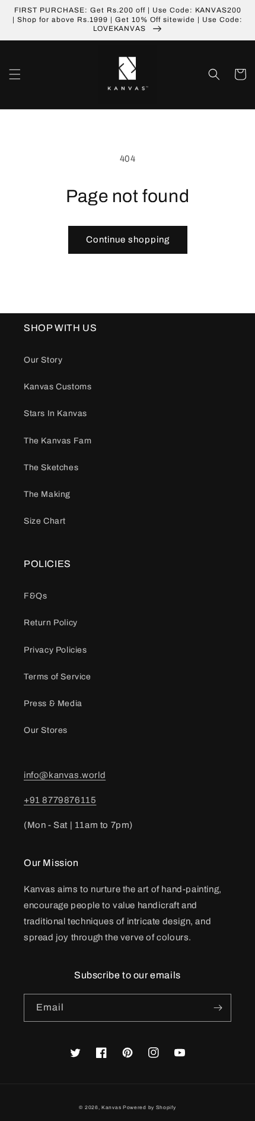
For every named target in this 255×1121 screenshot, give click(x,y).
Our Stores (46, 730)
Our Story (43, 359)
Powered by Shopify (149, 1107)
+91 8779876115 (60, 800)
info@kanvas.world (65, 775)
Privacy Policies (55, 649)
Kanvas (111, 1107)
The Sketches (51, 467)
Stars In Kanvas (55, 413)
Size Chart (45, 521)
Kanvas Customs (57, 386)
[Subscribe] (218, 1008)
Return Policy (51, 622)
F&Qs (35, 595)
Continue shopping (128, 239)
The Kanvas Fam (57, 440)
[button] (15, 74)
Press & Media (53, 703)
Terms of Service (57, 676)
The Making (47, 494)
